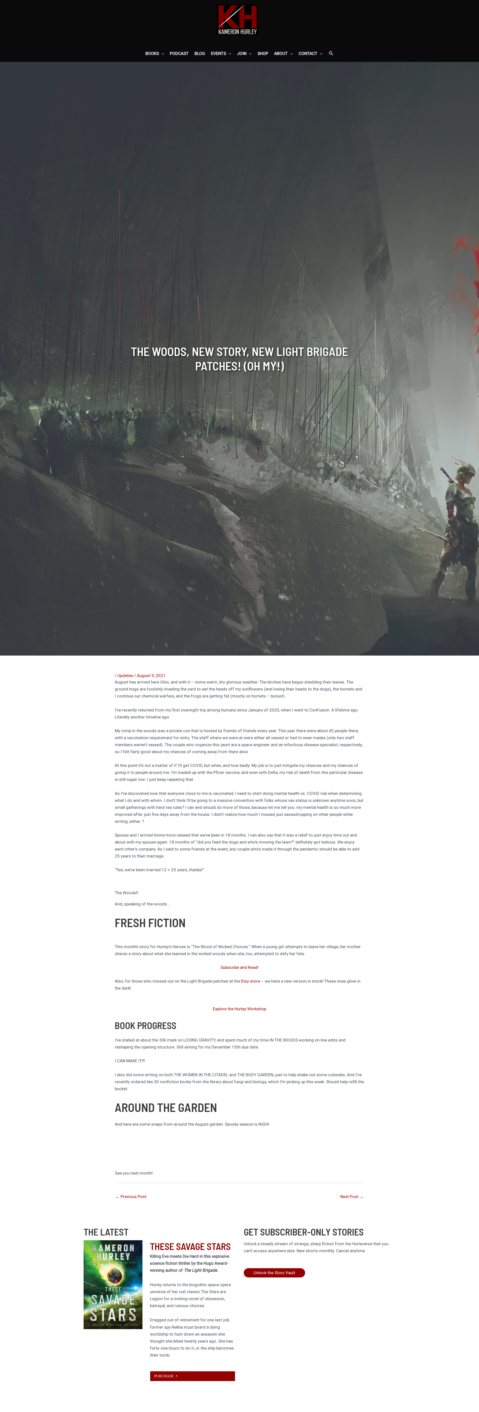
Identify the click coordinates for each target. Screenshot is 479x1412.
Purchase (164, 1376)
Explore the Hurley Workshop (239, 1008)
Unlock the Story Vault (274, 1272)
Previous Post (130, 1196)
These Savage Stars (190, 1246)
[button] (331, 53)
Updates (125, 675)
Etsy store (251, 981)
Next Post (352, 1196)
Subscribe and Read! (239, 967)
